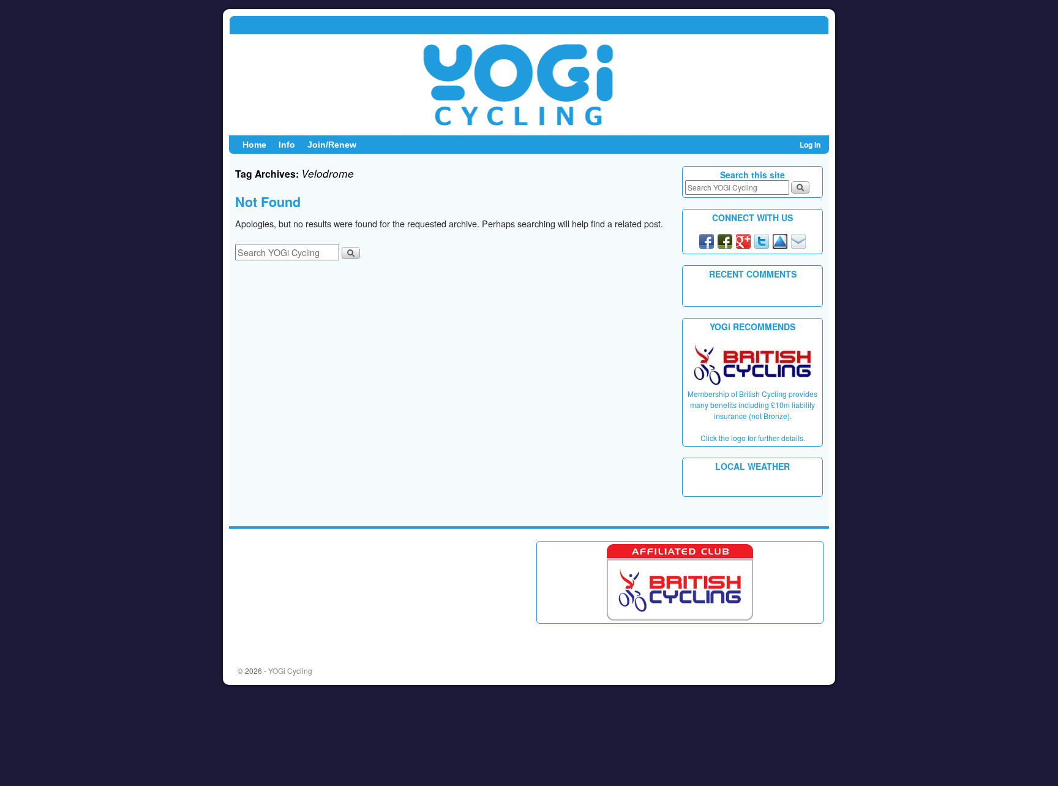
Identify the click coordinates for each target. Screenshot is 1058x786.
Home (254, 144)
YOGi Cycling (290, 670)
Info (287, 144)
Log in (810, 144)
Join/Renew (331, 144)
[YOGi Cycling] (529, 75)
